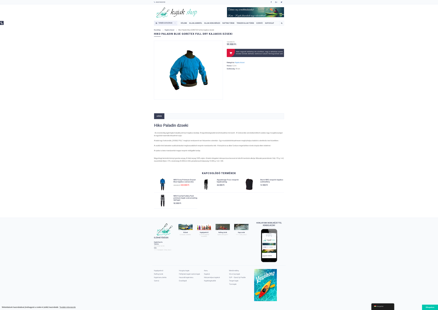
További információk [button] (67, 307)
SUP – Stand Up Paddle (237, 277)
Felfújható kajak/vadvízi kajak (189, 274)
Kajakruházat (169, 30)
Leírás (159, 116)
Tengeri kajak (233, 281)
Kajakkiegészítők (210, 281)
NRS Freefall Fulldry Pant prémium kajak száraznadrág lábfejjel (185, 198)
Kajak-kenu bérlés (160, 277)
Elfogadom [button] (430, 307)
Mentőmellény (234, 271)
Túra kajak (232, 284)
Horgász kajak (184, 271)
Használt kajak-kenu (186, 277)
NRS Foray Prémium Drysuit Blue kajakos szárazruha (184, 181)
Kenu (206, 271)
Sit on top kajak (234, 274)
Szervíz (156, 281)
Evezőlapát (183, 281)
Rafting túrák (158, 274)
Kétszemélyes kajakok (212, 277)
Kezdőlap (157, 30)
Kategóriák (165, 23)
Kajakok (207, 274)
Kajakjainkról (158, 271)
